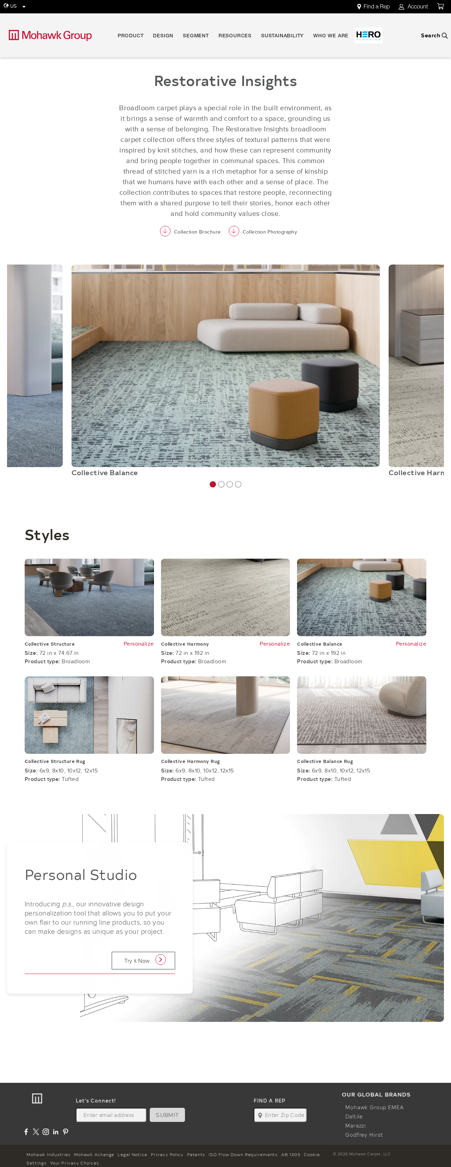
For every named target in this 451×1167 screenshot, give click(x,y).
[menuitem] (377, 7)
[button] (213, 484)
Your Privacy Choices (74, 1163)
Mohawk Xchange (94, 1154)
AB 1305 (290, 1154)
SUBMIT (167, 1115)
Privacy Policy (167, 1154)
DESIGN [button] (163, 36)
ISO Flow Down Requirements (243, 1154)
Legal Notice (132, 1154)
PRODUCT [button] (131, 36)
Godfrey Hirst (364, 1134)
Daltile (354, 1116)
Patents (196, 1154)
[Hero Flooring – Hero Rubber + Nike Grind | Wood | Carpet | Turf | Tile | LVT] (368, 35)
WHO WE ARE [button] (330, 36)
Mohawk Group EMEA (374, 1107)
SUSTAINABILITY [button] (282, 36)
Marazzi (355, 1125)
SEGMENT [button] (196, 36)
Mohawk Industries (48, 1154)
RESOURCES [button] (235, 36)
